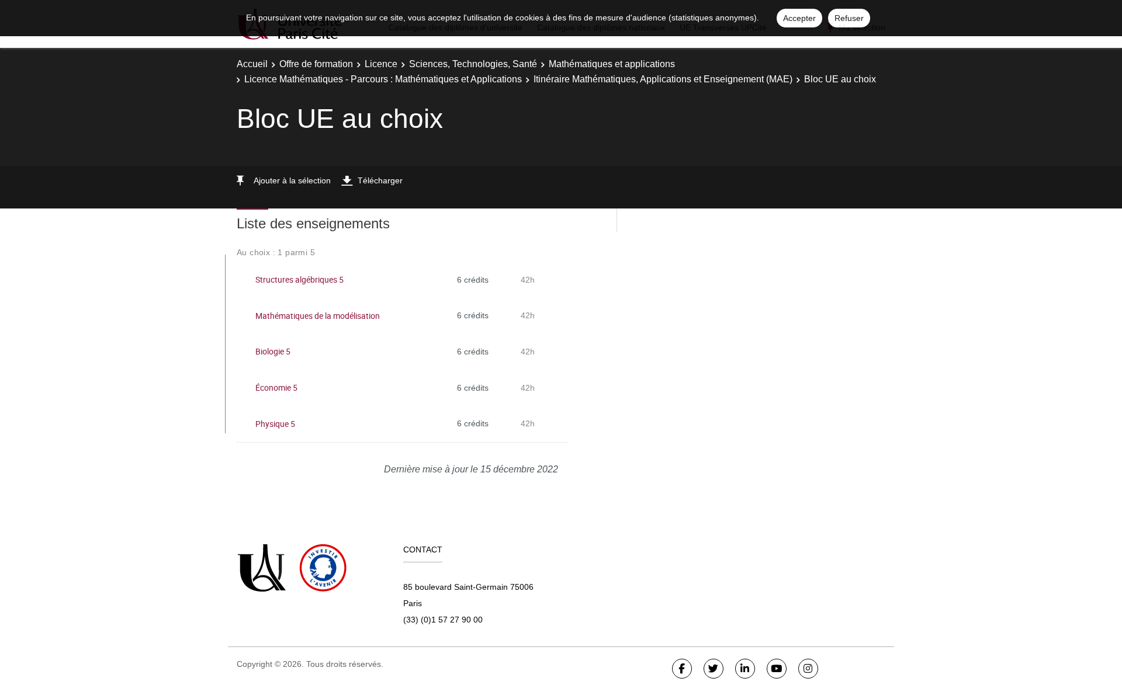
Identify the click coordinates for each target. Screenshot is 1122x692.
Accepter (799, 18)
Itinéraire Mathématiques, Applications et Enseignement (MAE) (663, 79)
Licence (381, 64)
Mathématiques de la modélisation (317, 315)
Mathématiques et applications (612, 64)
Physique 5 (275, 423)
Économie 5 (276, 387)
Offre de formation (316, 64)
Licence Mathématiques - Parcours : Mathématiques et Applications (383, 79)
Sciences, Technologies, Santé (473, 64)
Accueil (252, 64)
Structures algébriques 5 (299, 279)
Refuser (849, 18)
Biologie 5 (272, 351)
